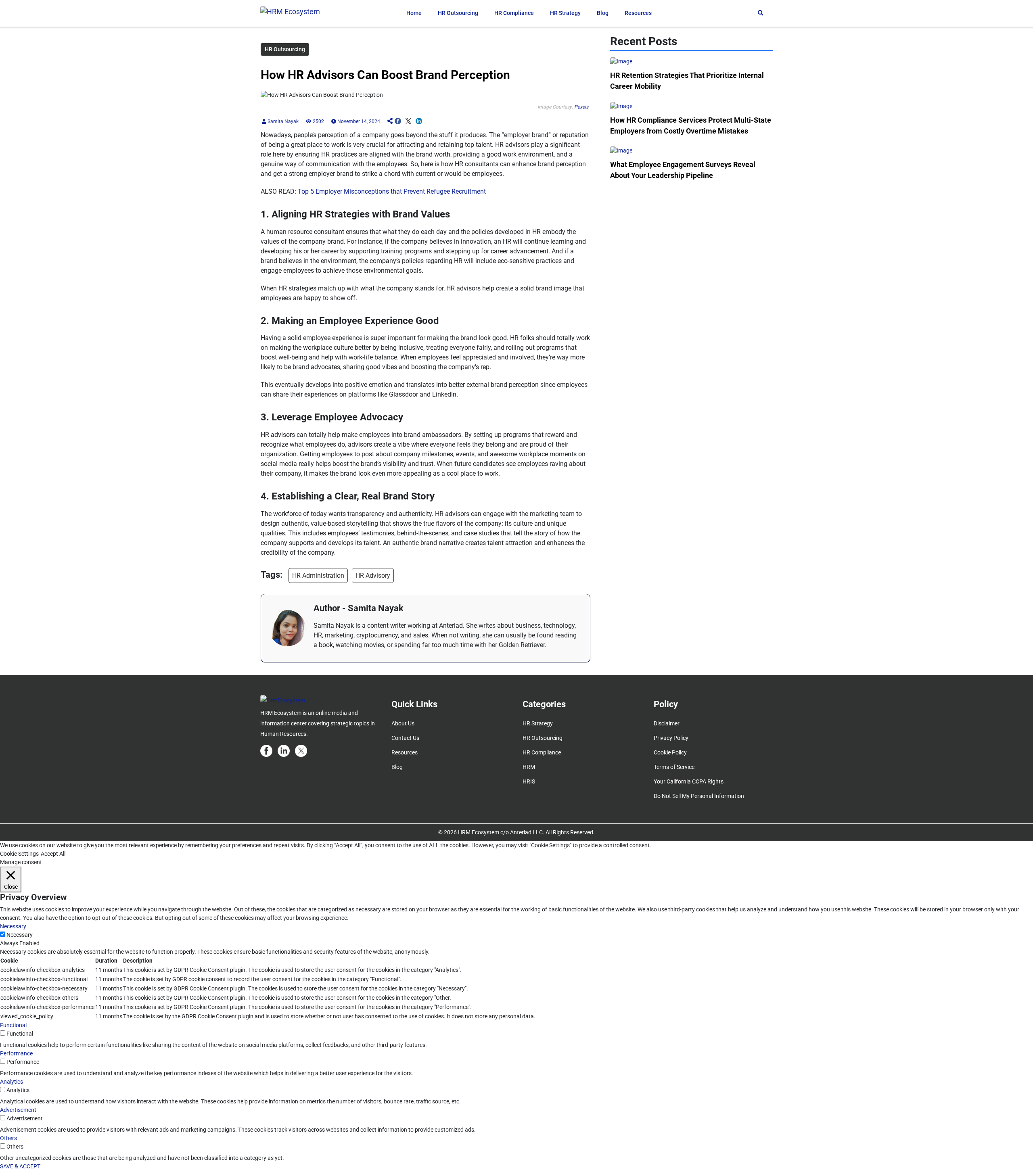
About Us (402, 723)
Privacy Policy (671, 738)
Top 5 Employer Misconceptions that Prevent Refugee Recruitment (392, 191)
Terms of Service (674, 767)
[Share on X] (408, 121)
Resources (638, 13)
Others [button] (8, 1138)
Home (414, 13)
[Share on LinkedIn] (419, 121)
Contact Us (405, 738)
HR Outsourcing (458, 13)
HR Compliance (514, 13)
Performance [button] (16, 1053)
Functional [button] (13, 1025)
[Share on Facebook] (398, 121)
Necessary (19, 935)
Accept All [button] (53, 853)
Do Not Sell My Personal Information (699, 796)
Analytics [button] (11, 1081)
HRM (529, 767)
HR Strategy (565, 13)
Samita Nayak (282, 121)
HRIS (529, 781)
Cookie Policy (670, 752)
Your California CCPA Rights (689, 781)
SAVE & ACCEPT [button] (20, 1166)
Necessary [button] (13, 926)
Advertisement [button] (18, 1110)
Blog (603, 13)
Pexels (581, 107)
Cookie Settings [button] (19, 853)
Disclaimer (667, 723)
